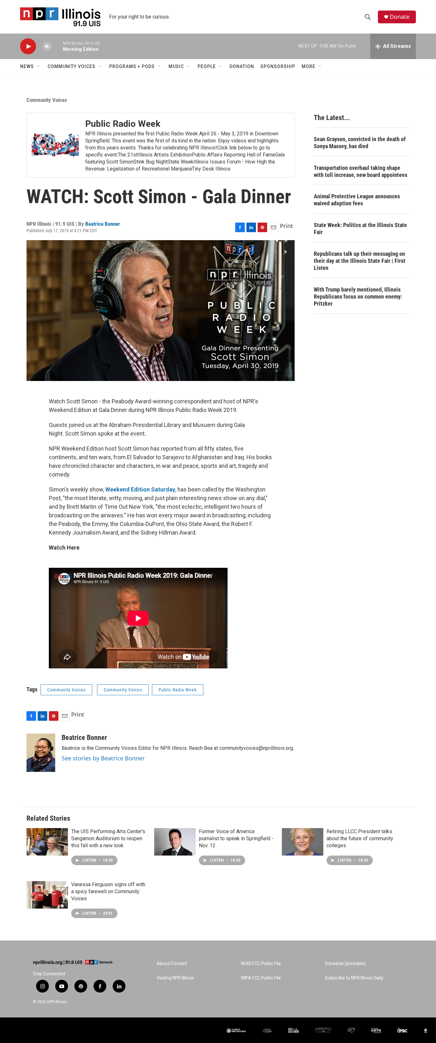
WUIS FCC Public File (261, 963)
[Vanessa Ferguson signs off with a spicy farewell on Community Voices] (47, 895)
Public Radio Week (122, 123)
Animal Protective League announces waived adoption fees (357, 200)
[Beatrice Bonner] (40, 753)
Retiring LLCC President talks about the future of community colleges (360, 838)
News (27, 66)
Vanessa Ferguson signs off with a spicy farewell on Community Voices (108, 891)
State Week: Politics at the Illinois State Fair (360, 228)
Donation (241, 66)
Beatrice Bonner (102, 224)
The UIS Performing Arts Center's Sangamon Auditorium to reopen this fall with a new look (108, 838)
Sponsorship (277, 66)
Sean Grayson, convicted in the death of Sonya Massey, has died (360, 142)
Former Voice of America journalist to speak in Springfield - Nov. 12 (236, 838)
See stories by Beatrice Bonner (103, 758)
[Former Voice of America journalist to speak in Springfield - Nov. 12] (175, 842)
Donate (400, 16)
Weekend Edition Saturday (140, 489)
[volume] (47, 46)
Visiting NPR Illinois (175, 978)
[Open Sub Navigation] (38, 66)
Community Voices (71, 66)
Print (286, 226)
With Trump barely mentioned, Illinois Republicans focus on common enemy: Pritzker (358, 296)
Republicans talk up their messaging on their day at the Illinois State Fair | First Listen (359, 260)
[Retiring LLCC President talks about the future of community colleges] (302, 842)
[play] (28, 46)
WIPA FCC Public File (261, 978)
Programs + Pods (132, 66)
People (207, 66)
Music (176, 66)
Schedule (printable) (345, 963)
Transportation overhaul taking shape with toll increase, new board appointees (360, 171)
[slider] (57, 46)
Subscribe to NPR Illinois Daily (354, 978)
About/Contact (172, 963)
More (308, 66)
